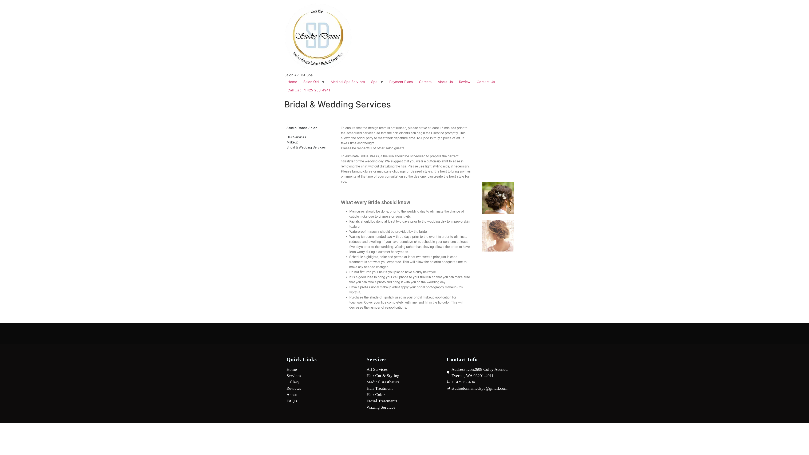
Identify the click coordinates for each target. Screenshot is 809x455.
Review (464, 82)
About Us (445, 82)
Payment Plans (401, 82)
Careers (425, 82)
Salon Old (311, 82)
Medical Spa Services (348, 82)
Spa (374, 82)
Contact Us (486, 82)
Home (292, 82)
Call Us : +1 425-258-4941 (309, 90)
